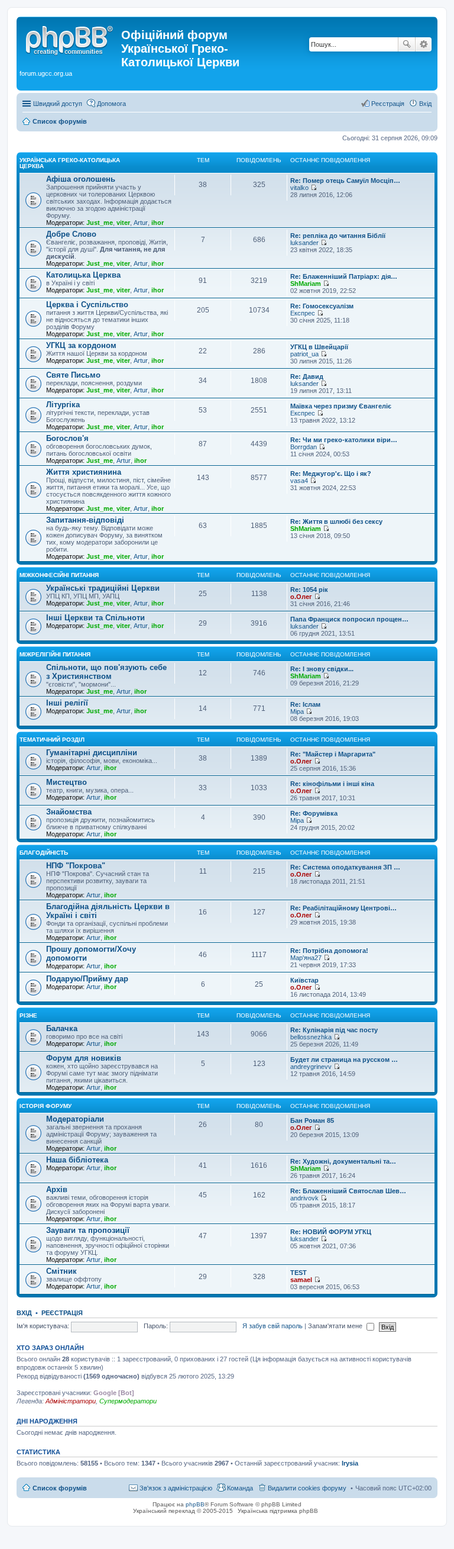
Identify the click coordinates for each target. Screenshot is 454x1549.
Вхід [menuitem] (425, 103)
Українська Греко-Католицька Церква (70, 163)
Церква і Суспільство (87, 304)
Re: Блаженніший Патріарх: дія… (343, 276)
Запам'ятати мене (336, 1325)
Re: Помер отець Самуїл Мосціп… (345, 180)
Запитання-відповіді (85, 520)
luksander (304, 242)
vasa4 (299, 480)
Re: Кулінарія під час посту (334, 1029)
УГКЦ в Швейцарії (319, 346)
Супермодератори (128, 1401)
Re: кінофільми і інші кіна (332, 783)
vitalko (299, 187)
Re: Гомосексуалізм (322, 306)
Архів (56, 1189)
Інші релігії (67, 702)
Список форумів (60, 1488)
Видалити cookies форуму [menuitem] (307, 1488)
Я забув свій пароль (272, 1325)
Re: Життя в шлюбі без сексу (336, 521)
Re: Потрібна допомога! (329, 950)
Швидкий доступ (57, 103)
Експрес (302, 313)
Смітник (61, 1271)
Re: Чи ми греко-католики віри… (343, 439)
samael (301, 1279)
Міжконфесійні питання (59, 575)
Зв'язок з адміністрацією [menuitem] (176, 1488)
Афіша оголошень (80, 179)
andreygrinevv (311, 1066)
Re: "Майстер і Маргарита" (332, 754)
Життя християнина (83, 472)
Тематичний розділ (52, 739)
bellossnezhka (311, 1037)
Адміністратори (71, 1401)
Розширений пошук (424, 44)
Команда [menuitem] (240, 1488)
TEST (298, 1272)
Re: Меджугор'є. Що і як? (330, 473)
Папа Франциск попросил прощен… (349, 619)
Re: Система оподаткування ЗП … (345, 867)
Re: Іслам (305, 704)
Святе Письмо (73, 375)
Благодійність (44, 852)
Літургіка (63, 404)
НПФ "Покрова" (75, 865)
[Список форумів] (70, 38)
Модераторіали (75, 1119)
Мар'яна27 (306, 957)
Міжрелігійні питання (55, 654)
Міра (297, 711)
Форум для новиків (83, 1058)
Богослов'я (67, 438)
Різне (28, 1015)
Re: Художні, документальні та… (343, 1161)
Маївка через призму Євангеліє (340, 406)
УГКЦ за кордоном (81, 345)
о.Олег (301, 596)
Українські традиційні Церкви (103, 588)
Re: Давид (306, 376)
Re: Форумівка (314, 813)
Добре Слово (71, 234)
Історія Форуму (46, 1106)
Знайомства (69, 811)
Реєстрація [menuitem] (387, 103)
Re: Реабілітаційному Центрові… (343, 908)
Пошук (407, 44)
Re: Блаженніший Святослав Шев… (348, 1190)
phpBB (195, 1504)
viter (123, 222)
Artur (141, 222)
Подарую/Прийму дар (87, 978)
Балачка (61, 1028)
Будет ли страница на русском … (344, 1059)
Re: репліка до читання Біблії (337, 235)
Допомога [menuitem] (111, 103)
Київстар (304, 980)
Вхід (24, 1312)
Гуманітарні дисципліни (91, 752)
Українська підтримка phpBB (278, 1511)
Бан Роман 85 (312, 1120)
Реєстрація (62, 1312)
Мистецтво (66, 782)
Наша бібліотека (77, 1159)
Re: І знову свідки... (322, 668)
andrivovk (304, 1198)
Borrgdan (303, 446)
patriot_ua (304, 354)
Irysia (350, 1463)
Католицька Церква (83, 274)
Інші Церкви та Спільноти (95, 617)
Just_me (99, 222)
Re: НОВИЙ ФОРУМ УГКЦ (330, 1231)
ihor (157, 222)
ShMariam (305, 283)
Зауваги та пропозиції (87, 1230)
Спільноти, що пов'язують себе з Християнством (106, 672)
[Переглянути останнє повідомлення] (313, 187)
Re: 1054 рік (309, 589)
